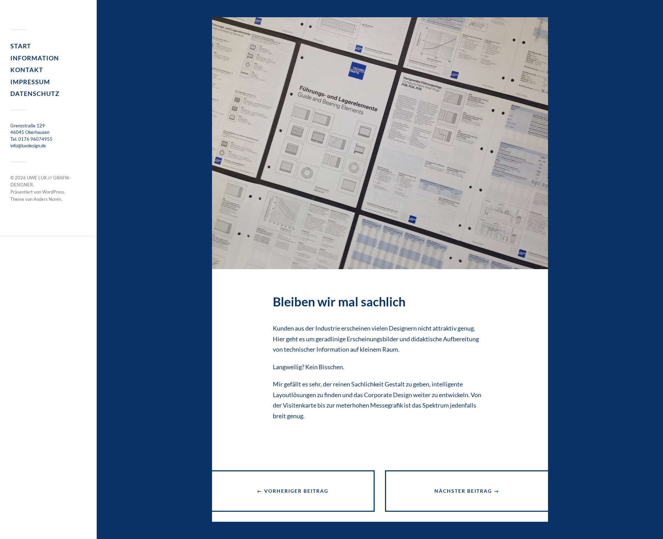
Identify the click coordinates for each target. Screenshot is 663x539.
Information (34, 58)
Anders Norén (47, 199)
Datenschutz (34, 93)
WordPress (53, 192)
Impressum (30, 82)
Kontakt (26, 70)
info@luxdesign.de (28, 145)
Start (20, 46)
